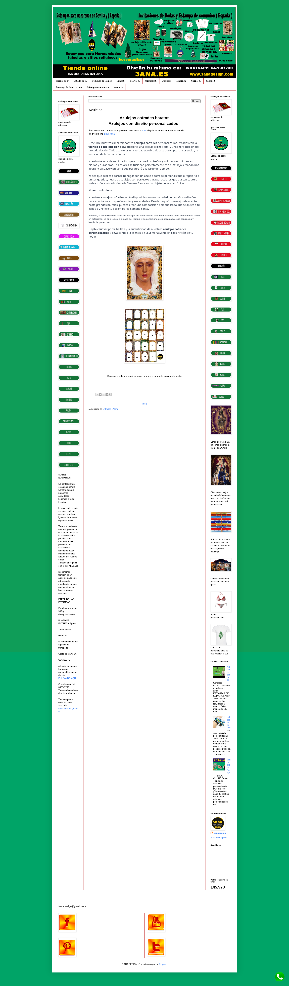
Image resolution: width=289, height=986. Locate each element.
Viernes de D (62, 80)
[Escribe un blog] (100, 394)
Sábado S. (211, 80)
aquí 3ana (109, 133)
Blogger (162, 964)
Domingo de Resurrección (69, 87)
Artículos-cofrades (228, 673)
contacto (118, 87)
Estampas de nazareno (98, 87)
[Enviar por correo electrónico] (97, 394)
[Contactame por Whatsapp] (280, 981)
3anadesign (220, 833)
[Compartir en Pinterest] (110, 394)
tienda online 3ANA (228, 766)
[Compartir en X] (103, 394)
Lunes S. (121, 80)
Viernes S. (196, 80)
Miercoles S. (151, 80)
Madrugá (181, 80)
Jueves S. (166, 80)
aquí (144, 130)
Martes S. (135, 80)
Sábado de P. (80, 80)
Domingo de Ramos (102, 80)
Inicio (144, 404)
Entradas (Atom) (110, 409)
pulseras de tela (228, 722)
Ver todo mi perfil (219, 837)
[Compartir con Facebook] (106, 394)
